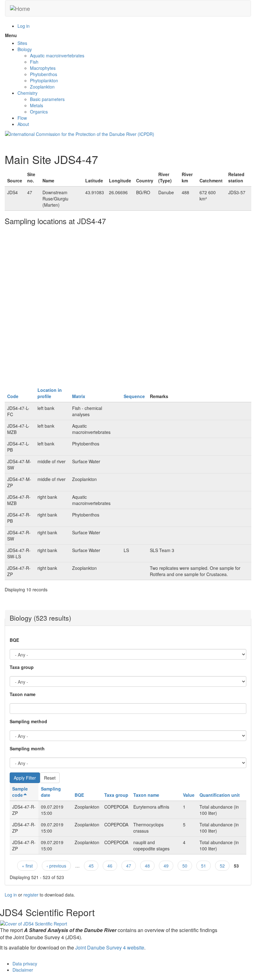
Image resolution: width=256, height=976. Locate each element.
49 (166, 866)
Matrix (78, 396)
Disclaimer (22, 970)
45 (91, 866)
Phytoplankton (44, 80)
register (30, 895)
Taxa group (22, 667)
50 (184, 866)
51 (203, 866)
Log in (23, 26)
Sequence (134, 396)
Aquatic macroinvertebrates (57, 55)
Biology (24, 49)
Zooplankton (42, 87)
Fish (34, 62)
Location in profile (49, 393)
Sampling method (28, 721)
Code (12, 396)
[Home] (20, 8)
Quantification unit (219, 795)
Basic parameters (47, 99)
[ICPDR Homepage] (79, 133)
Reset (50, 778)
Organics (39, 111)
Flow (22, 118)
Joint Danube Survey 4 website (109, 947)
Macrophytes (43, 68)
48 (147, 866)
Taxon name (23, 694)
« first (27, 866)
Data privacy (24, 963)
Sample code (20, 792)
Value (188, 795)
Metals (36, 105)
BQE (14, 640)
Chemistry (27, 93)
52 (222, 866)
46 (109, 866)
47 (128, 866)
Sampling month (27, 748)
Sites (22, 43)
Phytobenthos (43, 74)
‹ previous (56, 866)
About (23, 124)
